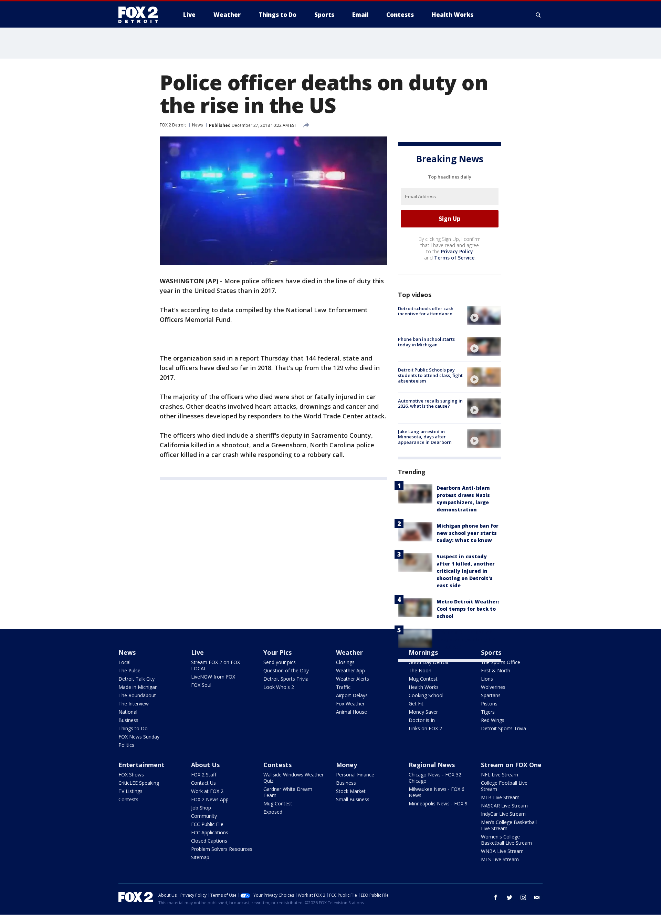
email (537, 897)
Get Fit (416, 703)
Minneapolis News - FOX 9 (438, 803)
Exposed (272, 811)
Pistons (489, 703)
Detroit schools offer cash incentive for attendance (425, 311)
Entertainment (141, 765)
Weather (349, 652)
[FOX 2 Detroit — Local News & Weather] (141, 15)
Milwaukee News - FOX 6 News (436, 792)
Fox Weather (350, 703)
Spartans (491, 695)
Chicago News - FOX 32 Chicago (435, 777)
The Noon (420, 670)
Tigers (488, 712)
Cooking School (426, 695)
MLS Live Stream (500, 859)
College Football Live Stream (504, 786)
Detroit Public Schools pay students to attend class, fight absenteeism (430, 375)
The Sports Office (500, 662)
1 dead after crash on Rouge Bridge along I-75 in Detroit (467, 639)
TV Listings (130, 791)
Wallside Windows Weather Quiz (293, 777)
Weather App (350, 670)
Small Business (352, 799)
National (127, 712)
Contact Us (203, 783)
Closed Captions (209, 840)
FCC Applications (209, 832)
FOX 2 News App (210, 799)
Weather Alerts (352, 678)
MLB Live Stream (500, 797)
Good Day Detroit (429, 662)
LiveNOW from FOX (213, 676)
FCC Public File (207, 824)
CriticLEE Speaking (138, 783)
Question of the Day (286, 670)
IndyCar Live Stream (503, 814)
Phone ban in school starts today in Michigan (426, 342)
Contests (128, 799)
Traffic (343, 687)
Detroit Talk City (136, 678)
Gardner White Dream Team (287, 792)
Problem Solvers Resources (221, 849)
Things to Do (133, 728)
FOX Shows (131, 774)
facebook (495, 897)
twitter (509, 897)
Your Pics (277, 652)
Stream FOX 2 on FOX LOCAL (215, 665)
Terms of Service (454, 257)
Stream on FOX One (511, 765)
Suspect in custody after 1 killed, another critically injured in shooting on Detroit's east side (466, 571)
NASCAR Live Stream (504, 805)
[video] (484, 315)
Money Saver (423, 712)
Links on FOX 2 (425, 728)
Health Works (424, 687)
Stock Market (351, 791)
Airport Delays (352, 695)
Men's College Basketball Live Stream (509, 825)
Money (346, 765)
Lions (487, 678)
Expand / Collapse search (538, 15)
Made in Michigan (138, 687)
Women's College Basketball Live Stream (506, 839)
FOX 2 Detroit (173, 125)
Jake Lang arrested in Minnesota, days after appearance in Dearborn (425, 436)
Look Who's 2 (278, 687)
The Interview (133, 703)
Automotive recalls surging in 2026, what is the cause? (430, 403)
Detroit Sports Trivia (285, 678)
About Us (205, 765)
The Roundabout (137, 695)
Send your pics (279, 662)
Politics (126, 745)
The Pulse (129, 670)
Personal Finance (355, 774)
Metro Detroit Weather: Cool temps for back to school (468, 608)
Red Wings (492, 720)
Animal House (351, 712)
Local (124, 662)
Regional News (432, 765)
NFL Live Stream (499, 774)
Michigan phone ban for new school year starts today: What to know (468, 532)
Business (128, 720)
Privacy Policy (457, 251)
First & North (495, 670)
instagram (523, 897)
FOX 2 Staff (203, 774)
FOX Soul (201, 685)
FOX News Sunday (138, 736)
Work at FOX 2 (207, 791)
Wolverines (493, 687)
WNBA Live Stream (502, 851)
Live (197, 652)
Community (204, 816)
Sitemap (200, 857)
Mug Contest (423, 678)
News (197, 125)
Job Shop (201, 807)
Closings (345, 662)
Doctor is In (422, 720)
